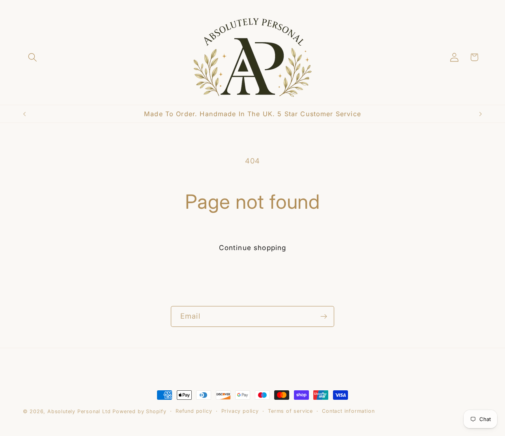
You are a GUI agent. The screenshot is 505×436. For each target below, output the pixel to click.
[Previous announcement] (24, 113)
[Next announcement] (480, 113)
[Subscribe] (324, 316)
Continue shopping (252, 247)
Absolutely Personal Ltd (79, 411)
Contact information (348, 411)
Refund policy (194, 411)
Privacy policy (240, 411)
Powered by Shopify (139, 411)
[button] (33, 57)
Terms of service (290, 411)
